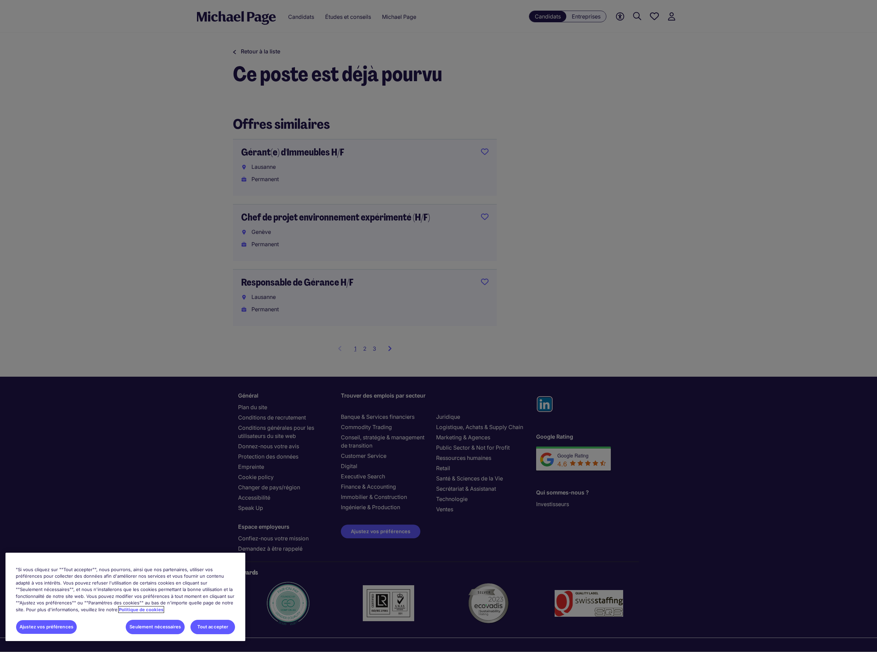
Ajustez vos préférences (46, 626)
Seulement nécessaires (155, 626)
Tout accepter (212, 626)
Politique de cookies (141, 609)
